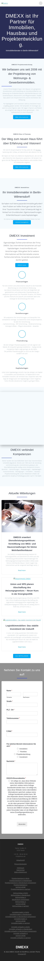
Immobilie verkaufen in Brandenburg (20, 929)
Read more (22, 570)
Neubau (38, 150)
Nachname (26, 697)
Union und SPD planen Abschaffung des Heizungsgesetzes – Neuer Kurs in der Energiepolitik (22, 589)
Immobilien (23, 749)
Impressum (20, 868)
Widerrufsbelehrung (20, 872)
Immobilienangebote (21, 222)
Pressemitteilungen (20, 864)
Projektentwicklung (23, 754)
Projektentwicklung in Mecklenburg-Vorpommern (20, 883)
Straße (10, 701)
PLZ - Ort (10, 710)
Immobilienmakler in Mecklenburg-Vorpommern (20, 917)
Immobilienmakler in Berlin (20, 912)
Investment (23, 757)
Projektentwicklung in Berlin (20, 878)
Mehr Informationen (21, 117)
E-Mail (9, 731)
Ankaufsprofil (20, 860)
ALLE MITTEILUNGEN (21, 656)
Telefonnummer (13, 718)
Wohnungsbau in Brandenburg (20, 895)
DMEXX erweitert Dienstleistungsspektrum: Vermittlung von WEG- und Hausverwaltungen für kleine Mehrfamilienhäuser (22, 543)
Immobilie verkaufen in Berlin (20, 927)
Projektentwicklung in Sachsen (20, 889)
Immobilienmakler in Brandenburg (20, 914)
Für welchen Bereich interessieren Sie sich (21, 745)
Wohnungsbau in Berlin (20, 893)
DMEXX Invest (22, 265)
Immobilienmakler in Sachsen (20, 923)
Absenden (22, 824)
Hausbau (23, 751)
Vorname (9, 697)
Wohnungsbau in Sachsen (20, 906)
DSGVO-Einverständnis (16, 778)
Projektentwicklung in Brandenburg (20, 880)
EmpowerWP (22, 954)
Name (9, 690)
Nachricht (11, 761)
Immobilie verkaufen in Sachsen (20, 938)
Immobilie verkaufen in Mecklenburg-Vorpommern (21, 931)
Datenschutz (20, 870)
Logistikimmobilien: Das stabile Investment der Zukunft (22, 627)
